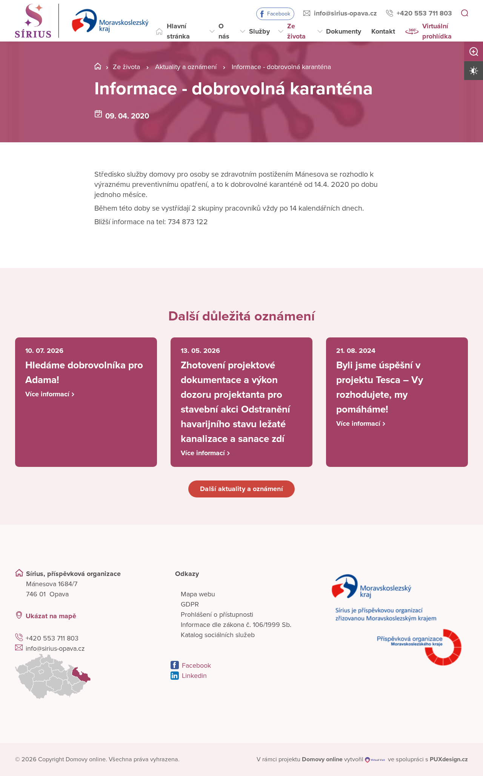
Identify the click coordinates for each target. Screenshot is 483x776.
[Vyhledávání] (464, 13)
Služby (259, 31)
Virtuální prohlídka (437, 31)
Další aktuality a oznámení (241, 489)
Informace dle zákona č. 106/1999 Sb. (236, 624)
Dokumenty (343, 31)
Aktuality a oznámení (186, 67)
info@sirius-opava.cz (345, 13)
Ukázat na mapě (51, 616)
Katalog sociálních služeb (218, 635)
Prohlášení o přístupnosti (217, 614)
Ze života (296, 31)
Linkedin (194, 675)
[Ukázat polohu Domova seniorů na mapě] (86, 676)
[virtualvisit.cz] (375, 759)
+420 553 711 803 (424, 13)
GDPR (190, 604)
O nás (223, 31)
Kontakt (383, 31)
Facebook (278, 14)
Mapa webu (198, 594)
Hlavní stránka (178, 31)
